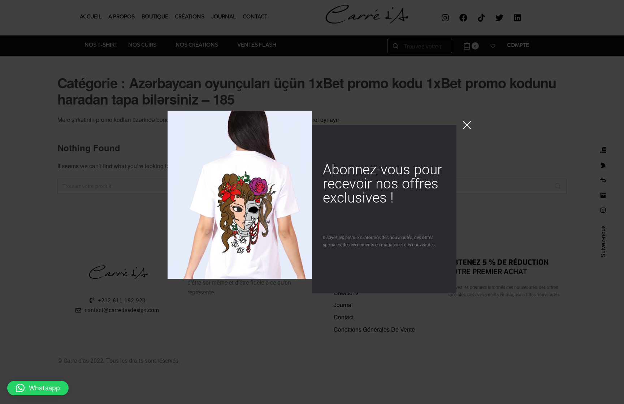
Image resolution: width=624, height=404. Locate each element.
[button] (38, 388)
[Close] (467, 125)
